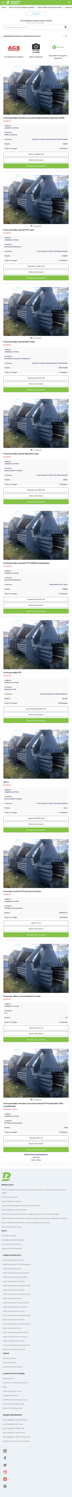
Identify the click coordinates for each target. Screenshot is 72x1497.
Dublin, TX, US (36, 923)
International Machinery (12, 246)
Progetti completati (10, 1395)
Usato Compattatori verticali (13, 1260)
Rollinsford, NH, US (36, 1138)
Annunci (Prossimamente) (12, 1408)
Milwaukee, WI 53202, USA (36, 490)
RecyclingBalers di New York (14, 1428)
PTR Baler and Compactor (13, 908)
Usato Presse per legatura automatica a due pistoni (21, 1205)
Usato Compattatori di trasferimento (17, 1264)
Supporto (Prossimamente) (12, 1248)
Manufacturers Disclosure (31, 36)
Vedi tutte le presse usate (11, 1227)
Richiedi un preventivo (36, 166)
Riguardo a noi (8, 1378)
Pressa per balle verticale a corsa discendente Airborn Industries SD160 (33, 118)
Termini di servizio (9, 1358)
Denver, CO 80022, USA (36, 154)
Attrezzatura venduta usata (13, 1404)
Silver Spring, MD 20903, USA (36, 709)
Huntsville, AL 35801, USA (36, 266)
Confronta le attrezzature (11, 1244)
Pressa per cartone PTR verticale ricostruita (22, 891)
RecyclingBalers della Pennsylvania (16, 1437)
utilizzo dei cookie (9, 1362)
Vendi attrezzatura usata (12, 1391)
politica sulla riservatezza (12, 1367)
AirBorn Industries (10, 134)
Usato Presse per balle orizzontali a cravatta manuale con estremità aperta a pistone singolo (34, 1191)
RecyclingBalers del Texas (13, 1424)
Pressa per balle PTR (12, 672)
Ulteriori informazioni (36, 160)
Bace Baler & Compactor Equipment (17, 358)
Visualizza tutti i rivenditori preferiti (16, 1441)
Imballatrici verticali (11, 128)
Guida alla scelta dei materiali (13, 1240)
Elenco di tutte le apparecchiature (22, 7)
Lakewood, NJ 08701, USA (36, 818)
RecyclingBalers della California (15, 1420)
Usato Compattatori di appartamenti (16, 1285)
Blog (4, 1387)
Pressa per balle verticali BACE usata (19, 342)
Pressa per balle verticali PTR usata (18, 230)
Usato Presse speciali (10, 1197)
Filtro (35, 14)
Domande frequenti (9, 1236)
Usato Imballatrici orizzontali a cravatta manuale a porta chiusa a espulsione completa (34, 1218)
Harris (6, 782)
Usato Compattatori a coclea (13, 1281)
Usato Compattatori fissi (12, 1269)
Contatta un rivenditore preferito (15, 1383)
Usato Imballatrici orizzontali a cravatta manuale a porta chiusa (26, 1222)
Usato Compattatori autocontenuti (16, 1273)
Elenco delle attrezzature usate (50, 7)
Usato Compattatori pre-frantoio (15, 1277)
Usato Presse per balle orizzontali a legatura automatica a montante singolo (30, 1214)
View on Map (36, 1160)
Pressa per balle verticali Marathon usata (21, 453)
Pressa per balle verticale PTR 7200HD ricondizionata (26, 563)
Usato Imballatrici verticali (11, 1201)
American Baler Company (13, 470)
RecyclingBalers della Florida (14, 1433)
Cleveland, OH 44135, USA (36, 378)
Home (4, 7)
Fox (5, 1013)
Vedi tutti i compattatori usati (14, 1349)
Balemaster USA (10, 689)
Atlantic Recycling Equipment (36, 1154)
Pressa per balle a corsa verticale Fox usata (21, 996)
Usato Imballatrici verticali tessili (14, 1210)
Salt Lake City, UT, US (36, 1028)
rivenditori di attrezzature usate (15, 1400)
